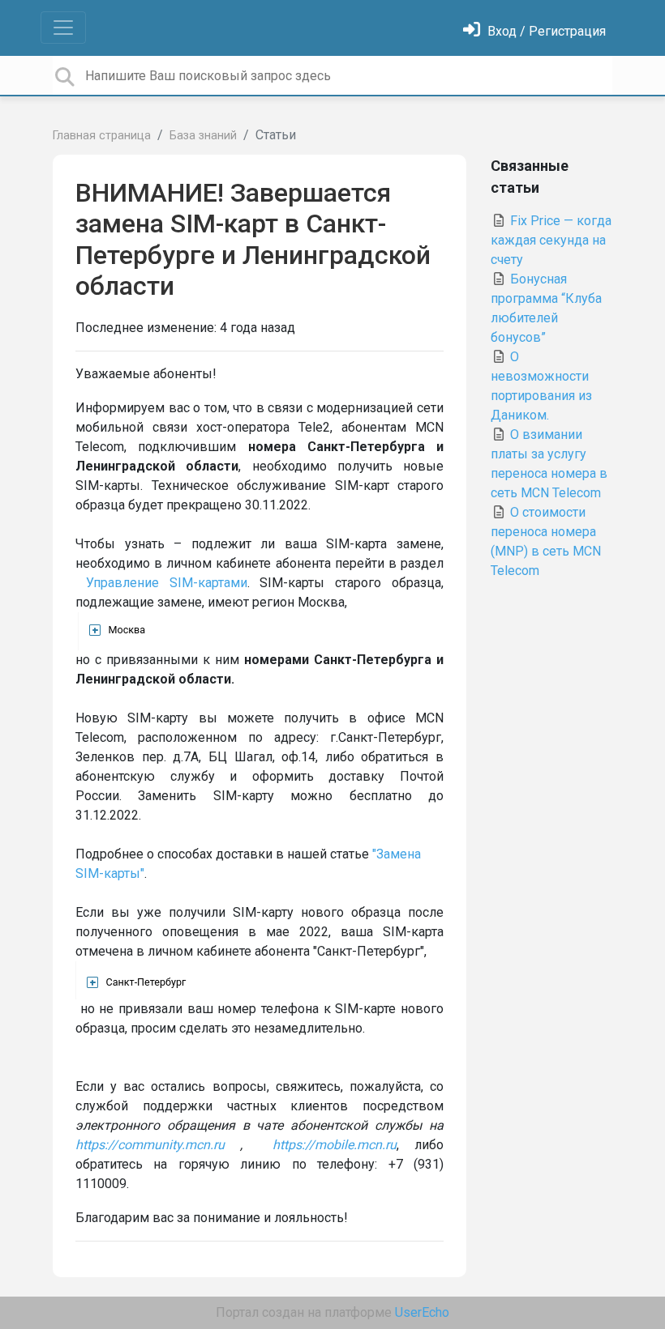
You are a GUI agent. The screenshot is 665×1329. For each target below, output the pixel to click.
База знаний (203, 136)
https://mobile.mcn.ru (334, 1144)
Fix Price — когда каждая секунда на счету (551, 240)
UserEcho (422, 1312)
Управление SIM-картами (166, 582)
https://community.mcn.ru (150, 1144)
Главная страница (102, 136)
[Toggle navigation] (63, 27)
